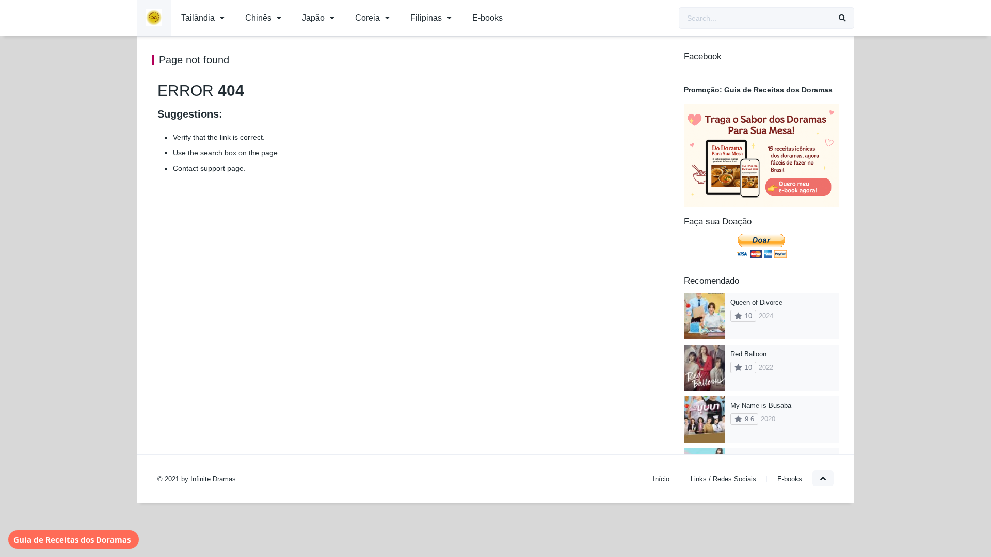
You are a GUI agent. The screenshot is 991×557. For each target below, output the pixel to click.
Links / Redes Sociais (723, 479)
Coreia (367, 17)
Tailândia (198, 17)
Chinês (258, 17)
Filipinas (426, 17)
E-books (487, 17)
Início (661, 479)
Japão (313, 17)
